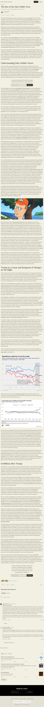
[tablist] (6, 593)
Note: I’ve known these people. (7, 674)
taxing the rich (21, 286)
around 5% (29, 19)
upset (18, 169)
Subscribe (36, 1)
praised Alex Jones (16, 501)
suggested (16, 90)
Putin (23, 315)
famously (36, 69)
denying (11, 42)
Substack (16, 704)
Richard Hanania (7, 11)
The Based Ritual (5, 672)
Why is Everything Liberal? (7, 657)
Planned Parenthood (6, 286)
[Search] (42, 654)
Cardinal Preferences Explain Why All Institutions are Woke (12, 658)
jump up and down (17, 222)
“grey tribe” (25, 67)
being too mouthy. (5, 521)
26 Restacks (15, 580)
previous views (37, 550)
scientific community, (20, 394)
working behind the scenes (7, 47)
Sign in (40, 1)
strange (30, 18)
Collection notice (30, 698)
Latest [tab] (5, 653)
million (39, 245)
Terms (25, 698)
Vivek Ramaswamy (6, 503)
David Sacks (26, 88)
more (15, 169)
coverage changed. (21, 97)
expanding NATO (5, 317)
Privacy (22, 698)
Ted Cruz (37, 501)
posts (29, 518)
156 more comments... (4, 647)
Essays (2, 4)
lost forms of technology (22, 137)
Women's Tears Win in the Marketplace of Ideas (12, 664)
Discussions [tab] (10, 653)
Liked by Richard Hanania (7, 605)
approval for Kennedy (31, 110)
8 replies (5, 623)
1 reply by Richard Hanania (9, 642)
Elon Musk (18, 88)
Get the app (27, 701)
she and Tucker (39, 44)
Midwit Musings (6, 603)
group (18, 74)
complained (28, 435)
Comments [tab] (4, 593)
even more (3, 352)
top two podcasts (14, 37)
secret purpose (27, 483)
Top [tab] (2, 653)
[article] (22, 659)
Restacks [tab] (8, 593)
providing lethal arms (17, 317)
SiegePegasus (5, 627)
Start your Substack (19, 701)
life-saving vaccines (35, 169)
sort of (2, 24)
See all (3, 679)
